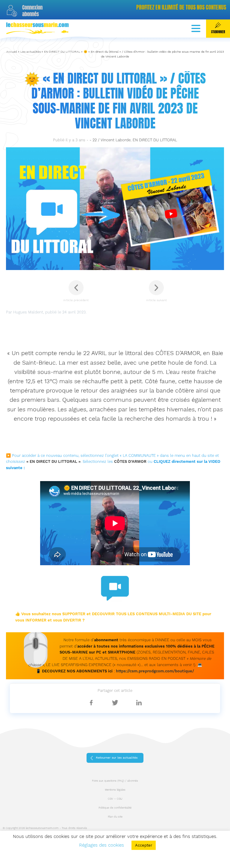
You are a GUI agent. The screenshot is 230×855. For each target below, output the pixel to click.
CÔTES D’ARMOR (130, 461)
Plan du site (115, 816)
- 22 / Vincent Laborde (110, 140)
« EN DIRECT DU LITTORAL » (53, 461)
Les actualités (30, 52)
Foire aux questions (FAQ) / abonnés (115, 780)
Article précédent (76, 300)
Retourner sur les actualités (116, 758)
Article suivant (156, 300)
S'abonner (218, 31)
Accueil (11, 52)
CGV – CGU (115, 798)
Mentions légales (115, 789)
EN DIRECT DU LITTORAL (62, 52)
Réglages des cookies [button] (101, 845)
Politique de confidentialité (115, 807)
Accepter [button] (143, 845)
